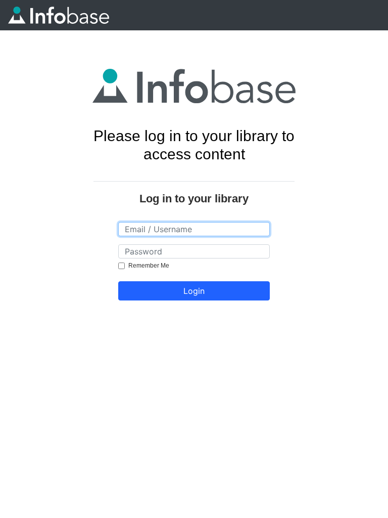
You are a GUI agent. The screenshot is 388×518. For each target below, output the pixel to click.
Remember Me (148, 265)
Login (194, 291)
